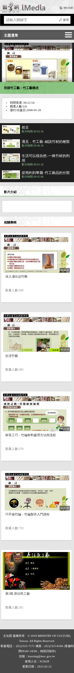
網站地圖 (68, 7)
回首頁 (22, 7)
